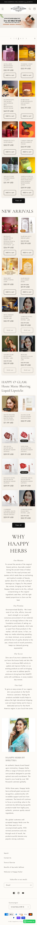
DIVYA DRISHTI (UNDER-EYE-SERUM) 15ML (9, 316)
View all (18, 200)
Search (6, 853)
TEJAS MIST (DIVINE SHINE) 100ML (9, 279)
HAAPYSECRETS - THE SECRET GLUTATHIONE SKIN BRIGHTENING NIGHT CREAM (9, 104)
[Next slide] (26, 38)
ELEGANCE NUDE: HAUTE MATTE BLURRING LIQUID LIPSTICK (9, 480)
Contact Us (7, 858)
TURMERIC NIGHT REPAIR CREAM (27, 65)
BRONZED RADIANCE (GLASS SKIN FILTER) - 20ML (27, 357)
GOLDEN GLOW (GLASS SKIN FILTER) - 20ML (9, 356)
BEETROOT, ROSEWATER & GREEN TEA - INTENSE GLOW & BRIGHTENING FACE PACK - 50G (9, 241)
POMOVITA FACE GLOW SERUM (9, 141)
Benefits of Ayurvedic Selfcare (14, 867)
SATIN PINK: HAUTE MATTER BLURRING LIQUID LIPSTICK (27, 449)
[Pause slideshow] (35, 38)
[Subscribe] (30, 885)
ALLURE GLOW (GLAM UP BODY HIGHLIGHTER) (26, 416)
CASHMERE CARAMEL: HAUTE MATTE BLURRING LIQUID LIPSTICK (9, 512)
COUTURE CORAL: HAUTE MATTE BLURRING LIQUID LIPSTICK (27, 480)
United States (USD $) (17, 907)
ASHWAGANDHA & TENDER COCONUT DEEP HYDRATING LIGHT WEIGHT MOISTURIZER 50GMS (27, 181)
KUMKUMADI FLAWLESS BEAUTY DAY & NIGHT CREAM (27, 102)
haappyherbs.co (15, 921)
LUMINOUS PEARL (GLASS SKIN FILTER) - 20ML (26, 318)
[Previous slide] (11, 38)
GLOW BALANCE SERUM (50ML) (26, 237)
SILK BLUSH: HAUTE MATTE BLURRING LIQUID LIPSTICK (9, 449)
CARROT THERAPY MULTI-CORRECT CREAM (27, 142)
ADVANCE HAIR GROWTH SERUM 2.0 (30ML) (9, 178)
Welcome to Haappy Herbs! (13, 872)
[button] (2, 9)
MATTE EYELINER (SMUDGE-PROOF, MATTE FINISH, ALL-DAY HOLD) (9, 417)
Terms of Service (9, 862)
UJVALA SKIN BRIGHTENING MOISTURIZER (8, 65)
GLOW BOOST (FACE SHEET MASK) (25, 279)
